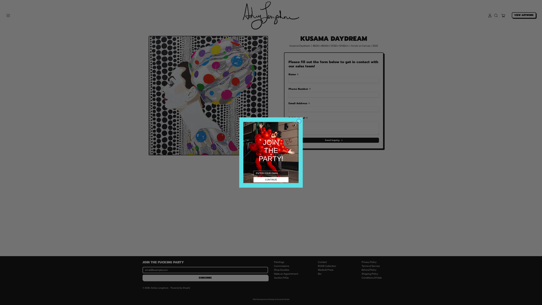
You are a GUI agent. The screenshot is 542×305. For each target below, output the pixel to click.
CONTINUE (271, 179)
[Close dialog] (298, 121)
